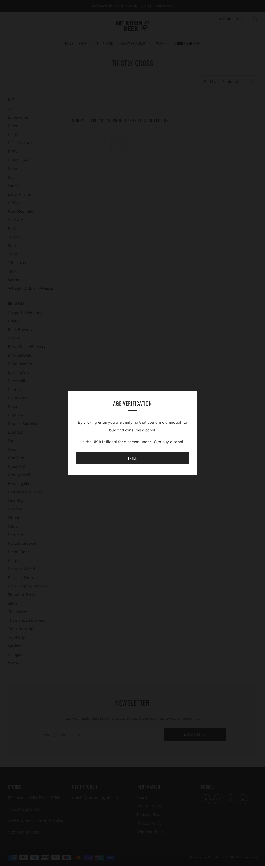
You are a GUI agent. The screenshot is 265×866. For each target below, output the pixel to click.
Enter (132, 458)
